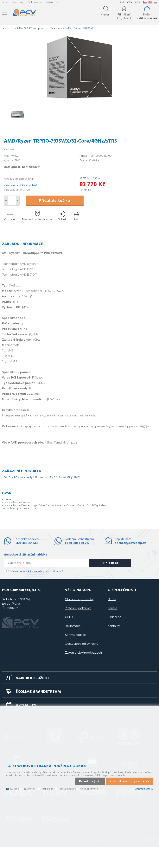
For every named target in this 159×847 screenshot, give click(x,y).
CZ (145, 2)
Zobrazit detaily (144, 788)
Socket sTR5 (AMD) (69, 477)
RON (138, 2)
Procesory (41, 477)
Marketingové (66, 788)
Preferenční (29, 788)
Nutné (13, 788)
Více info (9, 149)
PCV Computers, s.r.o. (24, 13)
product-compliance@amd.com (20, 508)
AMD (52, 477)
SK (155, 2)
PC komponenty (23, 477)
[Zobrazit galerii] (79, 98)
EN (150, 2)
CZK (129, 2)
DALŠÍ (7, 477)
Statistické (47, 788)
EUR (122, 2)
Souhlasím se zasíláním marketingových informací (35, 571)
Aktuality (26, 706)
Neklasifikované (89, 788)
